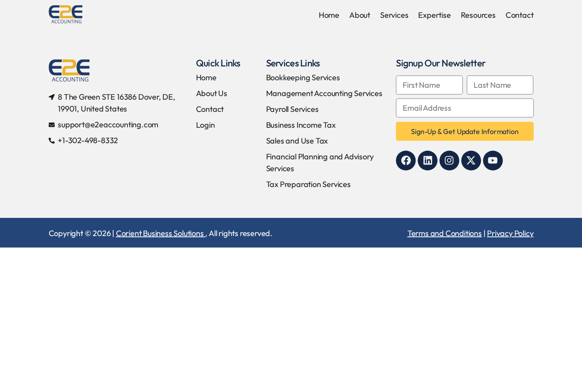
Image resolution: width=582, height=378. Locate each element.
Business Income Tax (301, 125)
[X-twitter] (471, 160)
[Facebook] (406, 160)
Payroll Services (292, 109)
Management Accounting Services (324, 93)
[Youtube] (493, 160)
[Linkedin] (427, 160)
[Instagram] (449, 160)
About (359, 15)
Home (329, 15)
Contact (520, 15)
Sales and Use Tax (297, 141)
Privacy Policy (510, 233)
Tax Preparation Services (308, 184)
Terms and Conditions (444, 233)
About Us (211, 93)
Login (205, 125)
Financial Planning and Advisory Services (320, 162)
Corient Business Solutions (160, 233)
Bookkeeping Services (303, 77)
